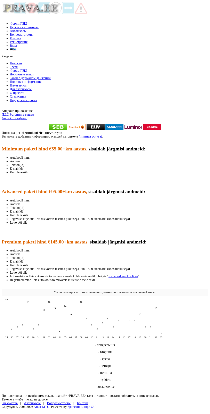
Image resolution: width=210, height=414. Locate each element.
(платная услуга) (90, 136)
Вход (13, 45)
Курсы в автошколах (24, 27)
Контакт (15, 38)
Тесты (14, 67)
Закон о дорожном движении (30, 78)
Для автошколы (21, 89)
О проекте (17, 92)
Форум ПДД (18, 23)
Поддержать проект (23, 100)
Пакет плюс (18, 85)
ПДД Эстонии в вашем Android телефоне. (18, 116)
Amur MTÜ (41, 406)
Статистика (18, 96)
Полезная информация (25, 81)
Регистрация (18, 42)
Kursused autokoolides (123, 276)
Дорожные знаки (22, 74)
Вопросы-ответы (21, 34)
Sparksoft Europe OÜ (81, 406)
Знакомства (10, 403)
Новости (16, 63)
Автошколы (18, 31)
